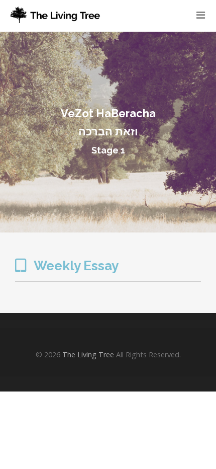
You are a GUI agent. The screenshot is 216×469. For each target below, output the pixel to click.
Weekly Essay (75, 265)
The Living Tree (88, 354)
